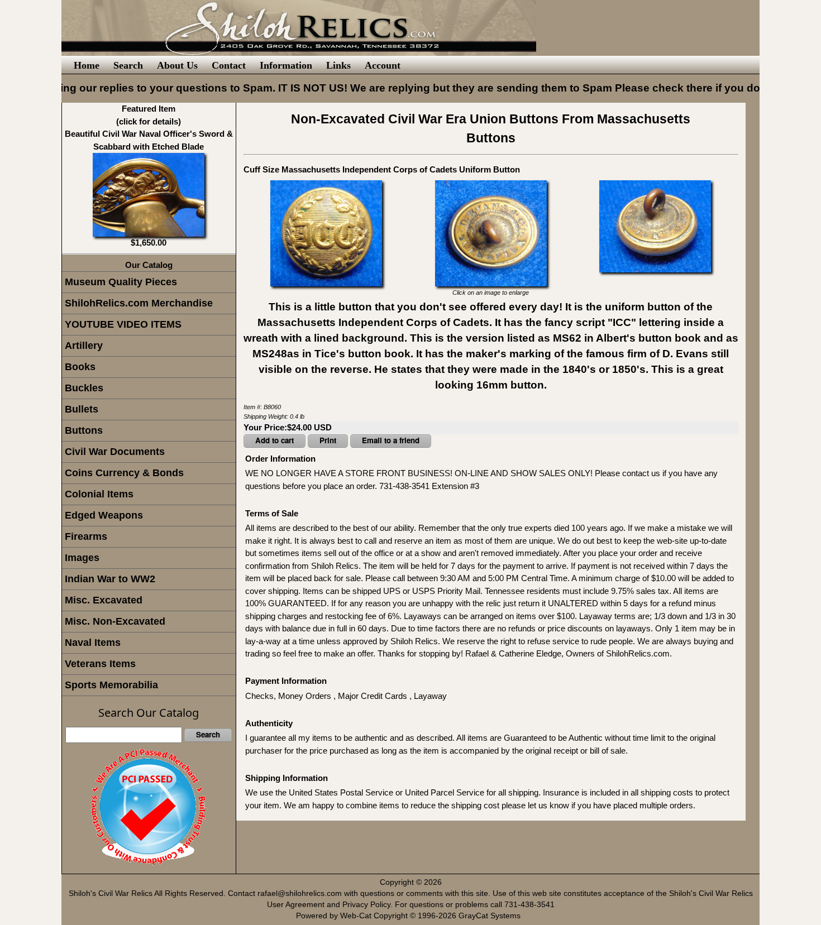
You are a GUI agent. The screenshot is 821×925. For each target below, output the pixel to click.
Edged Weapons (104, 515)
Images (82, 557)
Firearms (86, 536)
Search (128, 65)
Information (286, 65)
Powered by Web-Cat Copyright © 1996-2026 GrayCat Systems (410, 916)
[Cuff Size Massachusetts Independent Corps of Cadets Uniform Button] (326, 232)
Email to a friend (390, 440)
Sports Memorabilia (111, 685)
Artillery (84, 345)
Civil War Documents (115, 451)
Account (382, 65)
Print (327, 440)
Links (338, 65)
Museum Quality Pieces (121, 281)
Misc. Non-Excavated (115, 621)
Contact (229, 65)
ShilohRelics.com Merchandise (139, 303)
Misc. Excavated (103, 600)
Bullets (81, 409)
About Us (177, 65)
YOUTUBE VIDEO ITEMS (123, 324)
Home (86, 65)
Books (80, 366)
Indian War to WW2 (110, 578)
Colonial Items (99, 494)
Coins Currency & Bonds (124, 472)
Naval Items (93, 642)
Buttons (84, 430)
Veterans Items (100, 663)
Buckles (84, 388)
